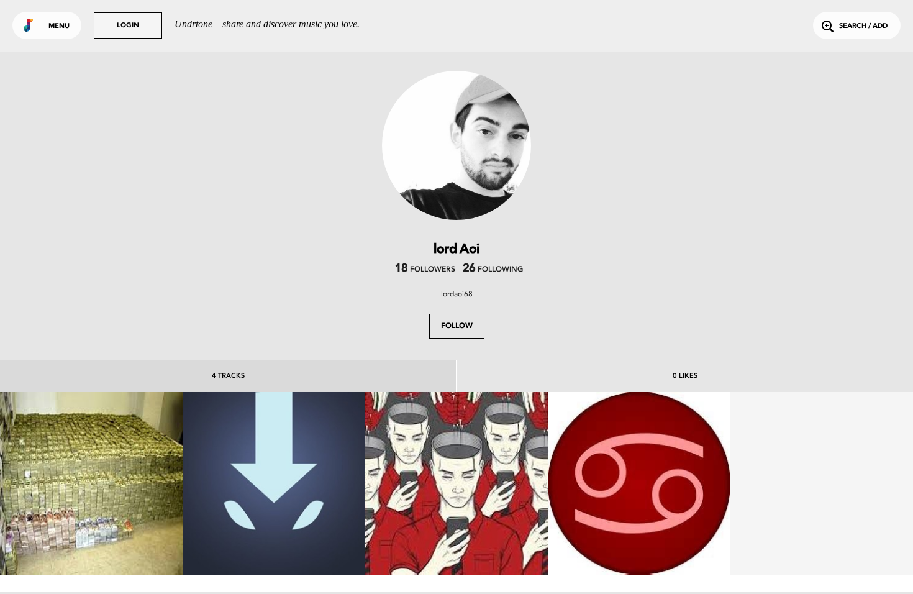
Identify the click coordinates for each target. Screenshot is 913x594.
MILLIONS (91, 541)
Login (128, 25)
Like (53, 483)
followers (425, 269)
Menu (59, 26)
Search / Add (863, 26)
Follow (457, 326)
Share (129, 483)
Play (91, 483)
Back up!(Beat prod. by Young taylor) (639, 534)
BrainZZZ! (456, 541)
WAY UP (274, 541)
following (493, 269)
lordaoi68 (457, 294)
